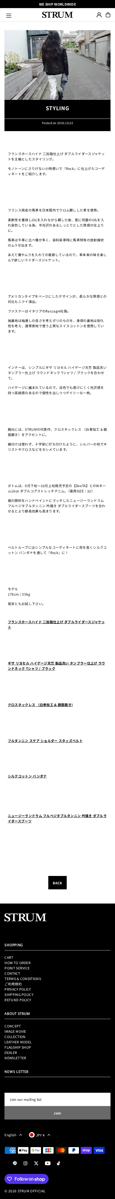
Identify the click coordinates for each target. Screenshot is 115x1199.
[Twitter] (36, 1163)
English (10, 1134)
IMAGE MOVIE (15, 1031)
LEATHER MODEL (18, 1041)
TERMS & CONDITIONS (22, 978)
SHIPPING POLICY (18, 994)
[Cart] (108, 14)
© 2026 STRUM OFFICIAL (24, 1190)
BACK (57, 882)
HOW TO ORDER (17, 962)
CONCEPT (12, 1026)
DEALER (10, 1052)
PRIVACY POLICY (17, 989)
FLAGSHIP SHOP (17, 1047)
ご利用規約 (13, 983)
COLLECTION (14, 1036)
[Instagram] (25, 1163)
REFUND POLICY (17, 999)
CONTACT (12, 973)
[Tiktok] (58, 1163)
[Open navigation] (21, 14)
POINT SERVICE (17, 968)
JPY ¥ (40, 1135)
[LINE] (15, 1163)
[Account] (99, 14)
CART (8, 957)
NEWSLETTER (15, 1057)
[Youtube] (48, 1163)
